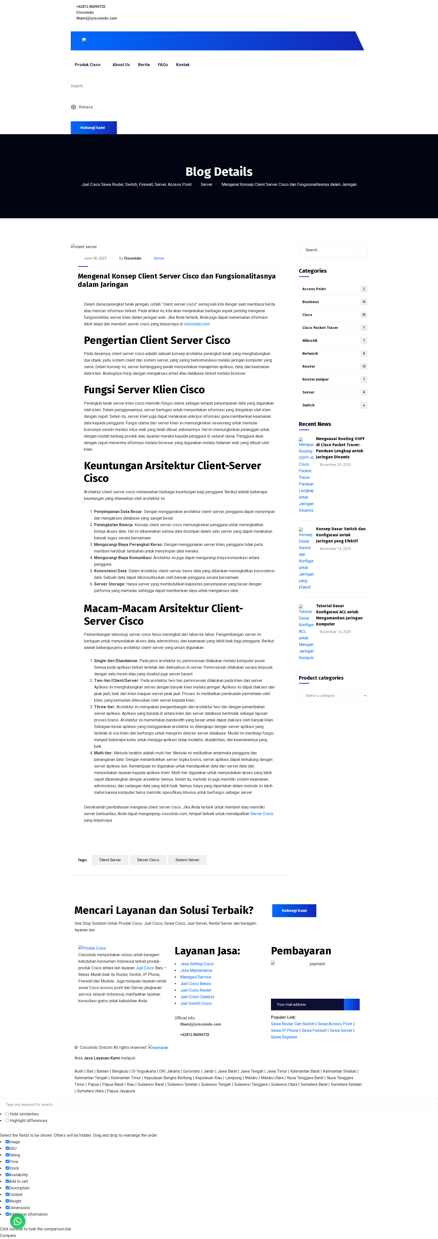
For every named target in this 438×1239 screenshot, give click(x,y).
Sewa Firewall (314, 1030)
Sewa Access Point (335, 1023)
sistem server (187, 860)
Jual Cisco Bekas (195, 983)
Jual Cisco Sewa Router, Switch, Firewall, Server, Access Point (137, 184)
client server (110, 860)
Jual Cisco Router (195, 990)
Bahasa (86, 107)
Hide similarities (24, 1114)
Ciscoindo (132, 258)
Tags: (82, 860)
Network (333, 353)
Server (206, 184)
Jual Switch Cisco (196, 1003)
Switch (333, 405)
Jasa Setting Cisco (197, 963)
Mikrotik (333, 340)
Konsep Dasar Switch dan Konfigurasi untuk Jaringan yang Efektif (341, 534)
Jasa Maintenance (196, 970)
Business (334, 302)
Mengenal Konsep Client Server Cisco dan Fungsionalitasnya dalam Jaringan (177, 280)
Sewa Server (341, 1030)
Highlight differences (28, 1120)
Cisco (334, 314)
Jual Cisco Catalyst (197, 996)
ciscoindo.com (197, 324)
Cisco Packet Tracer (333, 327)
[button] (17, 1221)
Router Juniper (333, 379)
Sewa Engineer (284, 1037)
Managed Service (195, 977)
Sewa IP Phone (284, 1030)
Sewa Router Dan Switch (292, 1023)
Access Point (333, 289)
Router (334, 366)
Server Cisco (261, 813)
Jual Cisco (145, 968)
